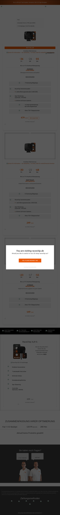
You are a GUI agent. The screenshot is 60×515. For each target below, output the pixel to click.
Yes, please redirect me (30, 260)
